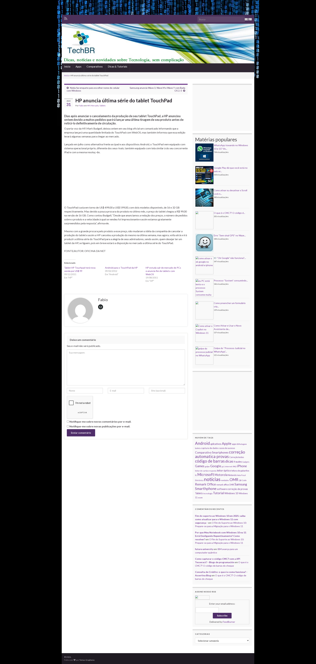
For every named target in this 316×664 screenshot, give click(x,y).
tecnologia (207, 493)
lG (196, 475)
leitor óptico (224, 470)
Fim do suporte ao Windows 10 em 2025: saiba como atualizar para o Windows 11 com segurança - (220, 519)
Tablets (102, 105)
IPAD (235, 466)
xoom (200, 497)
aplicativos (215, 444)
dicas (229, 461)
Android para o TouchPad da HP (121, 267)
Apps (78, 66)
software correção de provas (232, 489)
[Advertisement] (158, 7)
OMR (234, 479)
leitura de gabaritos (240, 470)
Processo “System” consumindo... (231, 280)
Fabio (81, 105)
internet (228, 466)
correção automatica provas (220, 454)
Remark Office (205, 484)
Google (215, 466)
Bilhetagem (242, 444)
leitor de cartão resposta (205, 470)
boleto (198, 448)
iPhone (242, 466)
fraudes (238, 461)
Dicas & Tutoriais (117, 66)
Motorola (220, 475)
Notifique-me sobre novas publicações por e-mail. (99, 426)
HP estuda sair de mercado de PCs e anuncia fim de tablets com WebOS (163, 271)
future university (204, 549)
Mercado (95, 105)
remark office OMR (225, 484)
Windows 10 (231, 493)
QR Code (243, 480)
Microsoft (205, 474)
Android (202, 443)
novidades (225, 480)
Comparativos (95, 66)
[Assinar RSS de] (65, 17)
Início (67, 66)
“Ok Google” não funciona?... (231, 258)
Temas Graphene (86, 660)
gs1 (223, 466)
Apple (226, 443)
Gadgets (245, 462)
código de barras (210, 461)
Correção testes (236, 457)
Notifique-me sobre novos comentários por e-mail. (100, 421)
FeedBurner (229, 621)
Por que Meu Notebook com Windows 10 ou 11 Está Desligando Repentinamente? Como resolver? (220, 536)
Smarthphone (205, 488)
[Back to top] (308, 656)
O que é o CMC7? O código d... (229, 212)
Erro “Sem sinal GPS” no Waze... (230, 235)
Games (199, 466)
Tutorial (218, 493)
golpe (207, 466)
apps (234, 444)
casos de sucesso (227, 448)
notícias (212, 479)
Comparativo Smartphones (211, 452)
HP (88, 105)
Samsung (241, 484)
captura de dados (210, 448)
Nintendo (232, 475)
